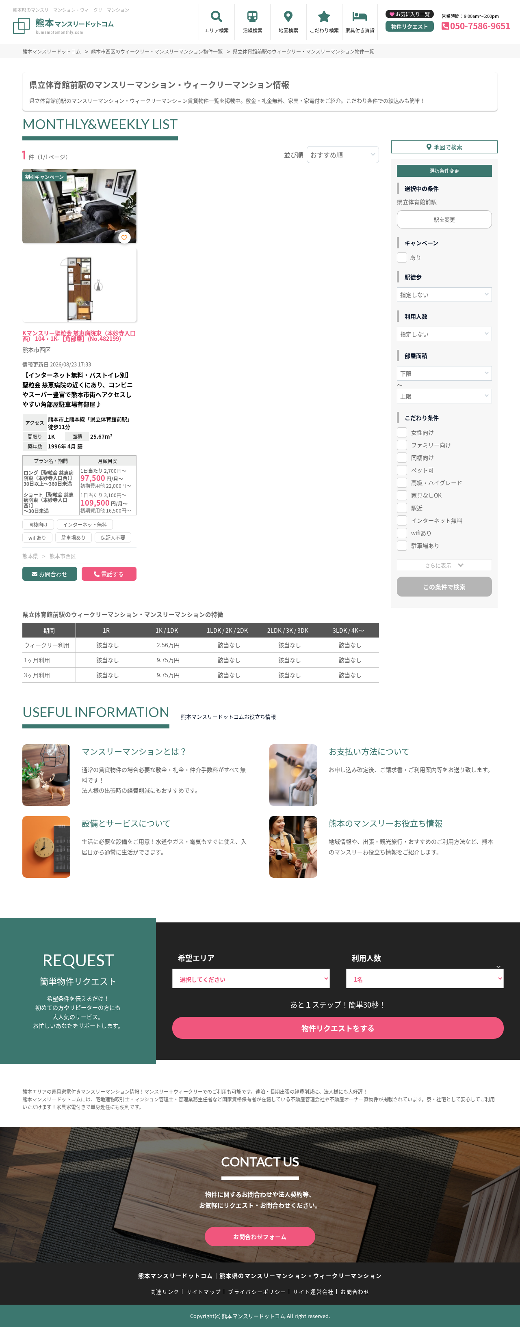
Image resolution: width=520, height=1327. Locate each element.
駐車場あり (425, 545)
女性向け (422, 432)
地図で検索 (448, 147)
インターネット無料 (436, 520)
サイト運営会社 (313, 1291)
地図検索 (288, 30)
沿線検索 (252, 30)
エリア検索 (216, 30)
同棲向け (422, 457)
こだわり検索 (324, 30)
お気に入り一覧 (413, 14)
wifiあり (421, 533)
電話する (112, 574)
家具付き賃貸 (360, 30)
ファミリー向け (431, 445)
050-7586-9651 (480, 25)
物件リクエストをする (338, 1028)
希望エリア (196, 957)
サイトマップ (203, 1291)
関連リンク (165, 1291)
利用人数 (366, 957)
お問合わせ (53, 574)
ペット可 (422, 470)
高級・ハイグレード (436, 482)
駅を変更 (444, 219)
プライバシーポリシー (257, 1291)
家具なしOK (426, 495)
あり (415, 257)
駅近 (416, 508)
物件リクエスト (409, 26)
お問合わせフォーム (260, 1236)
